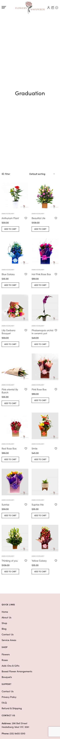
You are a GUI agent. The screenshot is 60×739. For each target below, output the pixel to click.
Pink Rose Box (39, 389)
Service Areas (9, 640)
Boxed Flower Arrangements (17, 671)
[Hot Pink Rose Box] (45, 251)
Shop (4, 623)
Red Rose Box (9, 448)
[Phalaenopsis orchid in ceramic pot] (45, 307)
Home (5, 611)
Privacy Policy (9, 697)
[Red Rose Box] (15, 426)
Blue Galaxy (8, 274)
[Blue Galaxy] (15, 251)
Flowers (6, 654)
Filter (7, 174)
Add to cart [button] (10, 229)
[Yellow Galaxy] (45, 538)
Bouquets (7, 677)
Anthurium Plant (10, 218)
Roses (5, 660)
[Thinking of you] (15, 538)
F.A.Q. (4, 702)
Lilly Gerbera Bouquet (8, 332)
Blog (4, 628)
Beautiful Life (38, 218)
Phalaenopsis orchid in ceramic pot (42, 332)
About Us (6, 617)
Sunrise (5, 504)
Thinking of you (10, 560)
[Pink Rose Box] (45, 367)
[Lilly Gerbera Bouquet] (15, 307)
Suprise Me (38, 504)
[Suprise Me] (45, 482)
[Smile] (45, 426)
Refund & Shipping (12, 708)
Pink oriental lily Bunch (10, 391)
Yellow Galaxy (39, 560)
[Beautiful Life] (45, 195)
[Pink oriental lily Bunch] (15, 367)
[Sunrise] (15, 482)
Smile (35, 448)
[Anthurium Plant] (15, 195)
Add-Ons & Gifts (10, 665)
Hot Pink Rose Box (41, 274)
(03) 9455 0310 (17, 733)
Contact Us (8, 634)
